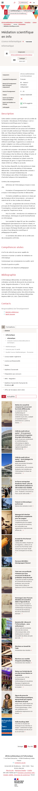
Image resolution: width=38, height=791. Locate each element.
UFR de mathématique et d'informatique (12, 22)
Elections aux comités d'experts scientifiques (23, 660)
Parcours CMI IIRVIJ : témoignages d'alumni (23, 562)
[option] (19, 414)
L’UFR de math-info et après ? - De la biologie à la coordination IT (24, 459)
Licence (34, 22)
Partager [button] (20, 746)
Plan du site (10, 770)
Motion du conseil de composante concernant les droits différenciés (23, 407)
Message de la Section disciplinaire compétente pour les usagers (23, 517)
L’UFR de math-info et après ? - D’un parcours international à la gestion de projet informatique (23, 434)
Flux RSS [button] (30, 746)
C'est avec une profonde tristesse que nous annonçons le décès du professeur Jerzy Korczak (23, 574)
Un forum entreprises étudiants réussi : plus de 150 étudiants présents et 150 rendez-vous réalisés (24, 484)
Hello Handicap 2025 (22, 722)
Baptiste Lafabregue (12, 312)
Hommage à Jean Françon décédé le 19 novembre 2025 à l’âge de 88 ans (23, 600)
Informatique (7, 24)
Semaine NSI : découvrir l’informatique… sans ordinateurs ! (23, 624)
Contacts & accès (20, 763)
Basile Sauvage (10, 314)
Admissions (24, 2)
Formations (28, 22)
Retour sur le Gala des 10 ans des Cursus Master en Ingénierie (23, 673)
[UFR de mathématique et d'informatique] (6, 12)
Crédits (29, 770)
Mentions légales (20, 770)
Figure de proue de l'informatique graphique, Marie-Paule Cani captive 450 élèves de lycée (24, 698)
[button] (14, 2)
